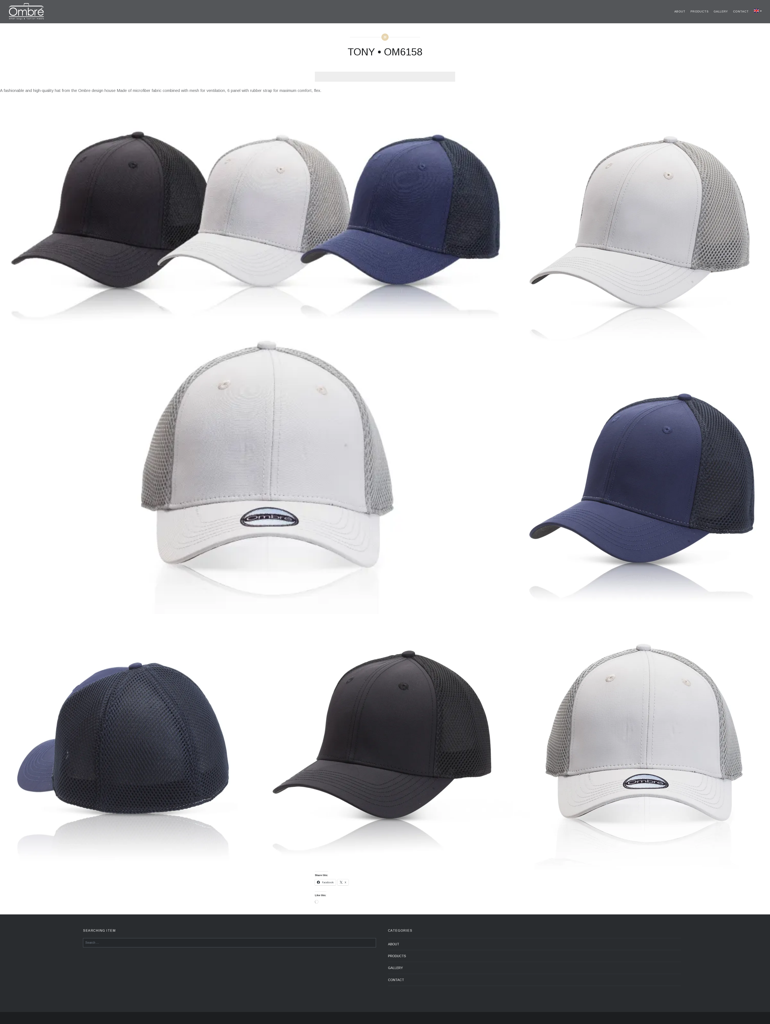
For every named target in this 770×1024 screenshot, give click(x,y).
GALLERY (721, 11)
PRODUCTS (700, 11)
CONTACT (741, 11)
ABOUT (680, 11)
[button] (256, 357)
